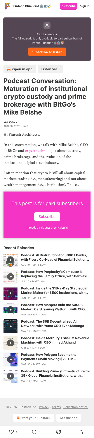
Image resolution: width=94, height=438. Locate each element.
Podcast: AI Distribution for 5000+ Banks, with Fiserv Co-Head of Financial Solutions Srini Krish (54, 257)
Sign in (85, 6)
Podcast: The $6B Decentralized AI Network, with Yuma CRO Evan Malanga (52, 323)
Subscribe (69, 6)
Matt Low (39, 264)
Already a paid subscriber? (47, 227)
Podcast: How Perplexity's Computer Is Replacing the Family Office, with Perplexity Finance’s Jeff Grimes (56, 274)
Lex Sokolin (11, 121)
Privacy (44, 407)
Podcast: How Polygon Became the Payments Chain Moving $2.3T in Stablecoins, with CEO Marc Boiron (49, 356)
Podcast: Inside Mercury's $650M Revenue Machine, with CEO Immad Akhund (55, 340)
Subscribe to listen (47, 52)
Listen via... (50, 69)
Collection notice (75, 407)
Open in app (22, 69)
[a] (10, 260)
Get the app (68, 418)
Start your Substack (35, 418)
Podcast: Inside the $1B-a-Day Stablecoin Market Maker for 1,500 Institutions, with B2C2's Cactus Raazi (54, 290)
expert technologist (40, 151)
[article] (47, 260)
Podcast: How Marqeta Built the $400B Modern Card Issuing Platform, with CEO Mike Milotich (53, 307)
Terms (56, 407)
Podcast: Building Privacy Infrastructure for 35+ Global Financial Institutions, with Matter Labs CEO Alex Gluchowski (55, 373)
